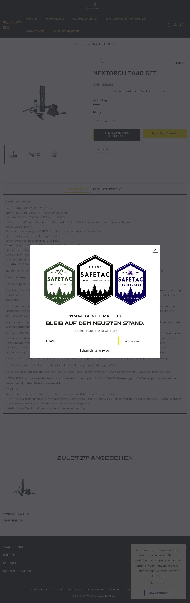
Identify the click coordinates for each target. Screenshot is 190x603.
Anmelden (132, 341)
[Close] (155, 250)
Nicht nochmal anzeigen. (95, 350)
